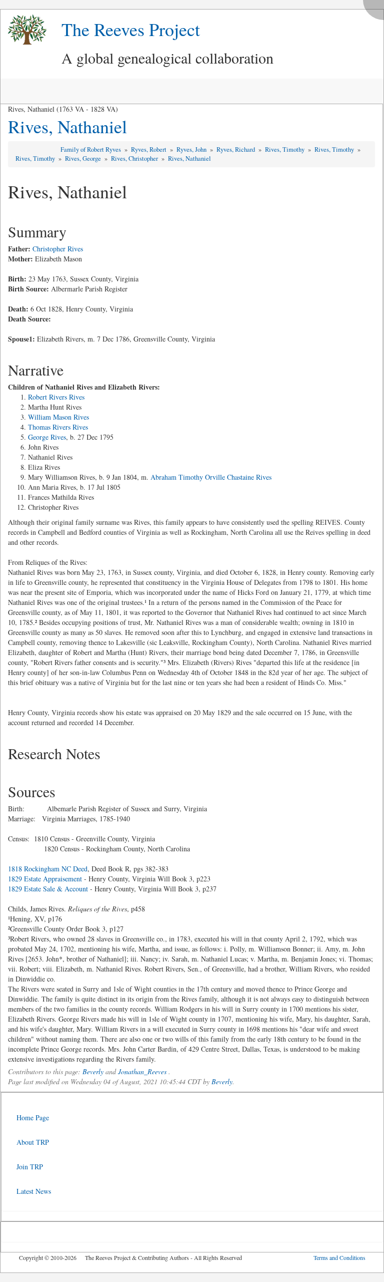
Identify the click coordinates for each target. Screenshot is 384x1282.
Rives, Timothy (285, 149)
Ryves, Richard (236, 149)
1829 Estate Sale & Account (48, 888)
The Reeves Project (131, 29)
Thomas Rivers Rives (58, 427)
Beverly (93, 1071)
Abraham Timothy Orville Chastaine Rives (211, 477)
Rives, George (83, 158)
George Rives (47, 437)
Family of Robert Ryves (91, 149)
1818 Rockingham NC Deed (48, 868)
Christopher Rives (57, 248)
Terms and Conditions (340, 1257)
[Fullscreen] (376, 7)
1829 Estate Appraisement (45, 878)
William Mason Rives (58, 417)
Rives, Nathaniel (67, 126)
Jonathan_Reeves (142, 1071)
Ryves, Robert (149, 149)
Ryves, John (192, 149)
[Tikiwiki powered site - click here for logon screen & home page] (23, 30)
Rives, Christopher (135, 158)
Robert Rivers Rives (56, 397)
